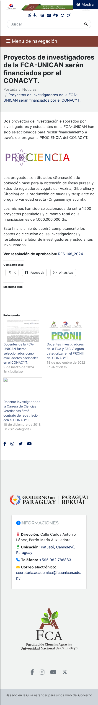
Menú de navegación (33, 41)
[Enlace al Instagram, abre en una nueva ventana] (12, 443)
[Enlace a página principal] (49, 7)
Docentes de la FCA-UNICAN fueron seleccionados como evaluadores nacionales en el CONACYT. (20, 353)
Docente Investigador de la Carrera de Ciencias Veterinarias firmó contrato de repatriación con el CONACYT (21, 411)
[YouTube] (53, 672)
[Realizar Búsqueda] (86, 24)
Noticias (29, 89)
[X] (64, 672)
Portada (10, 89)
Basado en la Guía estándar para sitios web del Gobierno (49, 695)
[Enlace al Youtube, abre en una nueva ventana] (29, 443)
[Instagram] (42, 672)
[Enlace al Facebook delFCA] (4, 443)
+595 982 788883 (55, 560)
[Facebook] (32, 672)
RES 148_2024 (70, 254)
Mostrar (87, 4)
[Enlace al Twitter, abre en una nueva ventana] (20, 443)
